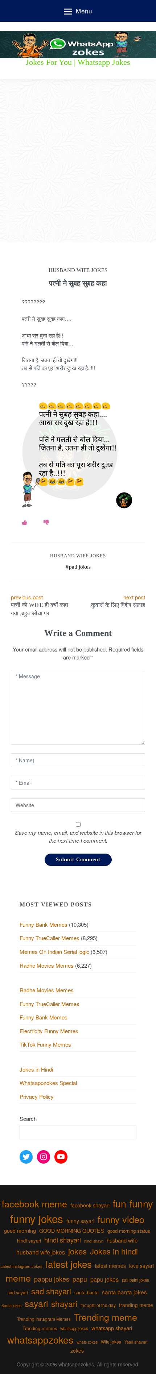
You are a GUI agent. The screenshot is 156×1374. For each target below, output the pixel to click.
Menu (84, 10)
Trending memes (39, 1328)
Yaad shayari (135, 1342)
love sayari (141, 1265)
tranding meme (136, 1304)
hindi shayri (93, 1241)
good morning (20, 1230)
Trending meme (105, 1316)
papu (80, 1278)
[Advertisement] (78, 161)
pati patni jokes (135, 1280)
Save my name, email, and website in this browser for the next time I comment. (78, 837)
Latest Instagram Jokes (21, 1266)
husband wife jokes (40, 1252)
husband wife (122, 1240)
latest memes (110, 1265)
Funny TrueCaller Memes (49, 938)
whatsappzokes (40, 1339)
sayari (36, 1303)
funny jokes (36, 1218)
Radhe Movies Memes (47, 965)
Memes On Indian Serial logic (54, 951)
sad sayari (18, 1292)
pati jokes (80, 567)
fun (119, 1203)
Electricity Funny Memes (49, 1031)
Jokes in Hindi (36, 1069)
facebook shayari (90, 1205)
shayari (64, 1303)
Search (28, 1118)
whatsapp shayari (111, 1328)
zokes (77, 1350)
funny (141, 1203)
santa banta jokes (124, 1292)
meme (18, 1277)
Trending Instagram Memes (44, 1319)
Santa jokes (11, 1305)
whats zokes (87, 1342)
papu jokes (104, 1279)
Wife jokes (111, 1342)
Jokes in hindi (114, 1251)
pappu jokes (51, 1278)
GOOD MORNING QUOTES (71, 1230)
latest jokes (69, 1263)
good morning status (128, 1230)
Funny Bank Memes (43, 924)
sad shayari (51, 1290)
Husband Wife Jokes (78, 555)
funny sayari (80, 1220)
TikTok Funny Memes (45, 1044)
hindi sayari (29, 1240)
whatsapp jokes (74, 1328)
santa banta (86, 1292)
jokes (77, 1251)
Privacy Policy (37, 1096)
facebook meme (34, 1203)
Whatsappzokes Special (48, 1082)
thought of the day (98, 1305)
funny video (121, 1219)
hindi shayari (62, 1239)
